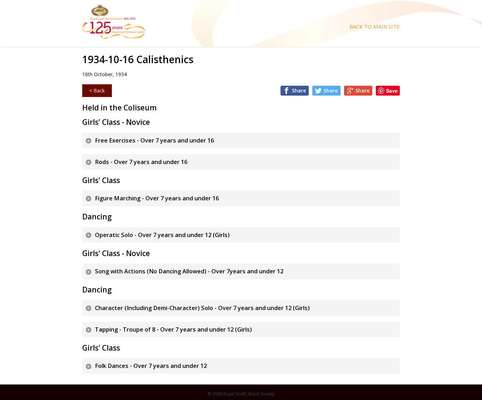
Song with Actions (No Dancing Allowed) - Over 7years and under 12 (189, 271)
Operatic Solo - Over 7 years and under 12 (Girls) (162, 235)
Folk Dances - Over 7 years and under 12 (151, 366)
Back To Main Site (374, 27)
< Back (97, 90)
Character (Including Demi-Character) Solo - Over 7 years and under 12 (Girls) (202, 308)
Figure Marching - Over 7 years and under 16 (157, 198)
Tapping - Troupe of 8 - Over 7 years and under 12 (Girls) (173, 329)
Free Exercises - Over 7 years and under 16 (154, 140)
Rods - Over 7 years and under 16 (141, 162)
